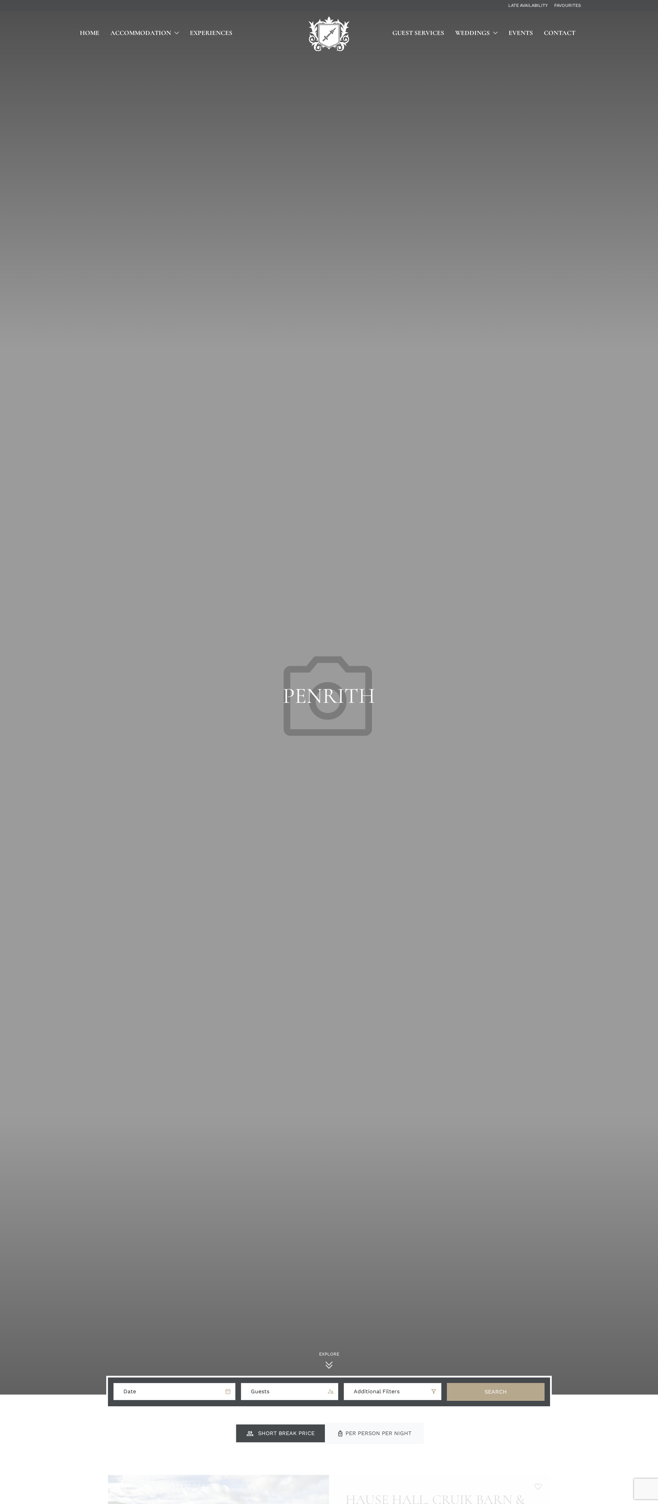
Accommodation (140, 33)
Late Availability (528, 5)
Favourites (567, 5)
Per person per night (378, 1433)
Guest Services (418, 33)
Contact (559, 33)
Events (521, 33)
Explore (329, 1354)
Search (496, 1391)
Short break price (285, 1433)
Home (89, 33)
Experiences (211, 33)
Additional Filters (377, 1391)
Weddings (472, 33)
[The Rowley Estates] (329, 33)
